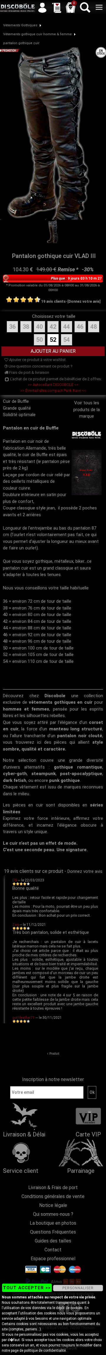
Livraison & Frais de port (53, 1187)
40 (39, 326)
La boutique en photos (53, 1223)
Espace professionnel (53, 1258)
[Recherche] (85, 7)
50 (39, 339)
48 (93, 326)
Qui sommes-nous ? (53, 1214)
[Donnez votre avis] (83, 301)
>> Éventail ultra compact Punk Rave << (53, 390)
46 (80, 326)
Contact (53, 1250)
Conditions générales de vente (53, 1196)
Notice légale (53, 1205)
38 (26, 326)
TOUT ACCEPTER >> (27, 1287)
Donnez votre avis (84, 871)
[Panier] (70, 7)
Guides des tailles (53, 1241)
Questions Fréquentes (53, 1232)
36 (12, 326)
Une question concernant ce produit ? (40, 366)
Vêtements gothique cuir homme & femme (37, 34)
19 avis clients (53, 301)
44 (66, 326)
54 (66, 339)
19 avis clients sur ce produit (33, 871)
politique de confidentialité (45, 1350)
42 (53, 326)
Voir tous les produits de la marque (86, 409)
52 (53, 339)
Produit (54, 1053)
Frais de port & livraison (28, 372)
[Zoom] (53, 133)
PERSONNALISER (78, 1288)
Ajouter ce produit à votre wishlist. (37, 359)
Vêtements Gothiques (20, 25)
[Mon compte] (42, 7)
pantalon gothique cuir (21, 43)
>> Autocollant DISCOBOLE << (53, 384)
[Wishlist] (56, 7)
